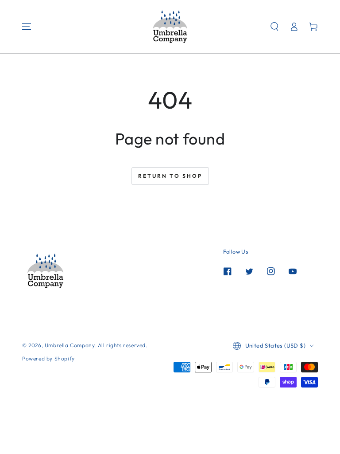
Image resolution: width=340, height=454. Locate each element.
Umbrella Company (70, 345)
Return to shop (170, 175)
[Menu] (26, 26)
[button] (274, 26)
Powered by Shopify (48, 358)
